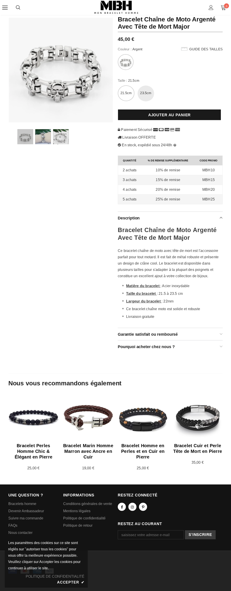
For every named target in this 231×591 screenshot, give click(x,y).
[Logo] (116, 7)
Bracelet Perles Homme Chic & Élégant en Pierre (33, 451)
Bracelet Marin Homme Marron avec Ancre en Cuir (88, 451)
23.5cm (145, 93)
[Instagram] (132, 507)
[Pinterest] (143, 507)
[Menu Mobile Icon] (5, 7)
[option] (60, 69)
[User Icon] (211, 7)
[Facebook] (122, 507)
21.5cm (126, 93)
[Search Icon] (18, 7)
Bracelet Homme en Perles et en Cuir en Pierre (142, 451)
